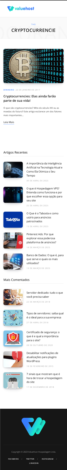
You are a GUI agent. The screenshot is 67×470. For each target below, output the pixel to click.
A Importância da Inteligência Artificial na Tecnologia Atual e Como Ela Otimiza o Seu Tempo (44, 169)
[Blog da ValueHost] (20, 8)
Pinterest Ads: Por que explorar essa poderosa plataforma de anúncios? (41, 238)
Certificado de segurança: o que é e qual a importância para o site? (43, 336)
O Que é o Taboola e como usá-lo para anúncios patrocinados (42, 217)
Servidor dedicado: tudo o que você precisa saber (44, 294)
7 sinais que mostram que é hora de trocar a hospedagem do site (44, 378)
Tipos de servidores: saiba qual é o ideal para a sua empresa (45, 315)
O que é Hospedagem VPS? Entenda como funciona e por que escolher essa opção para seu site (44, 194)
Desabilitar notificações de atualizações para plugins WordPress (42, 357)
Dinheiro (8, 89)
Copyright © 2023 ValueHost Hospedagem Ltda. (33, 451)
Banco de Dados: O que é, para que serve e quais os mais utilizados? (45, 259)
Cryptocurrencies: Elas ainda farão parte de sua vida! (29, 98)
